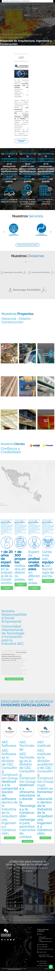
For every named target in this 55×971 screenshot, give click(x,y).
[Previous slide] (4, 232)
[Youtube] (10, 939)
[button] (21, 73)
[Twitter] (13, 939)
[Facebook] (2, 939)
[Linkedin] (8, 939)
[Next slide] (50, 232)
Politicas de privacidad (49, 968)
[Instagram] (5, 939)
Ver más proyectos (9, 355)
